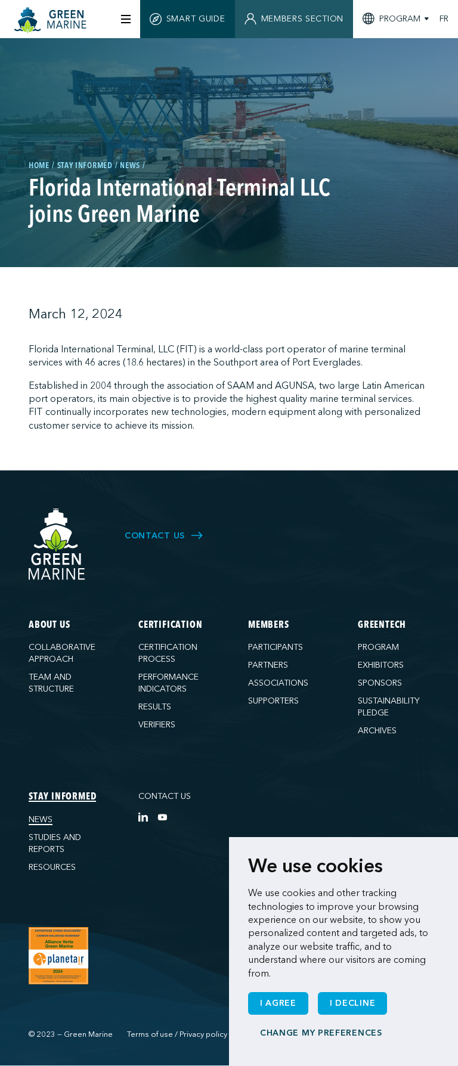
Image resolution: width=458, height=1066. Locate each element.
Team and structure (51, 683)
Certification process (167, 653)
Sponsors (380, 683)
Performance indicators (168, 683)
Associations (278, 683)
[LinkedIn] (143, 817)
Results (154, 706)
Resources (52, 867)
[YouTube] (162, 817)
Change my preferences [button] (321, 1033)
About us (49, 625)
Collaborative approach (62, 653)
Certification (170, 625)
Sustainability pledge (389, 706)
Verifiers (156, 724)
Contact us (164, 796)
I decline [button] (352, 1003)
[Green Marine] (57, 545)
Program (378, 647)
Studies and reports (55, 843)
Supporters (273, 700)
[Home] (51, 20)
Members (268, 625)
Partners (268, 665)
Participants (275, 647)
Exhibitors (381, 665)
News (40, 819)
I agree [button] (278, 1003)
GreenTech (382, 625)
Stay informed (62, 797)
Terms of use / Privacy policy (177, 1034)
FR (444, 19)
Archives (377, 730)
